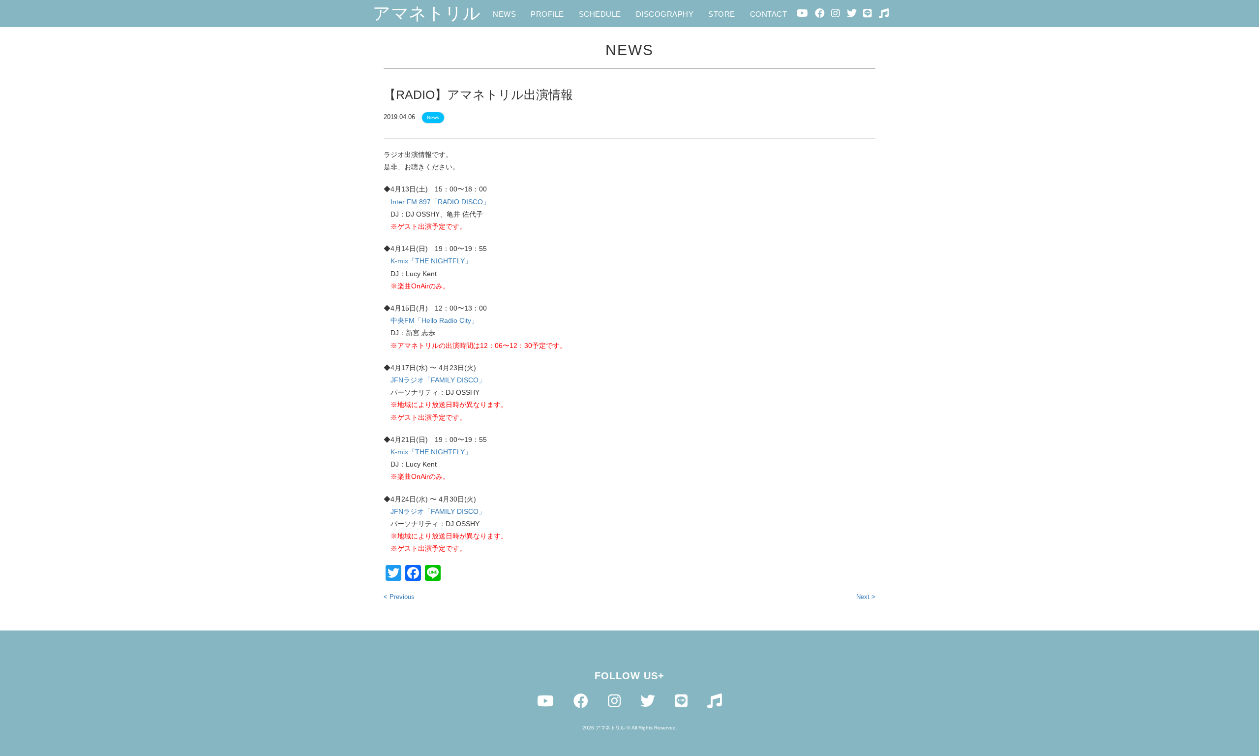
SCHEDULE (600, 14)
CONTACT (768, 14)
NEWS (504, 14)
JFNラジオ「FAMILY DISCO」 (437, 380)
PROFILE (547, 14)
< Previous (399, 596)
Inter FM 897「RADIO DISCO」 (440, 202)
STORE (721, 14)
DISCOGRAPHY (665, 14)
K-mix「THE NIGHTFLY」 (431, 261)
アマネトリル (426, 13)
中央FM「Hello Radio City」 (434, 320)
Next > (865, 596)
